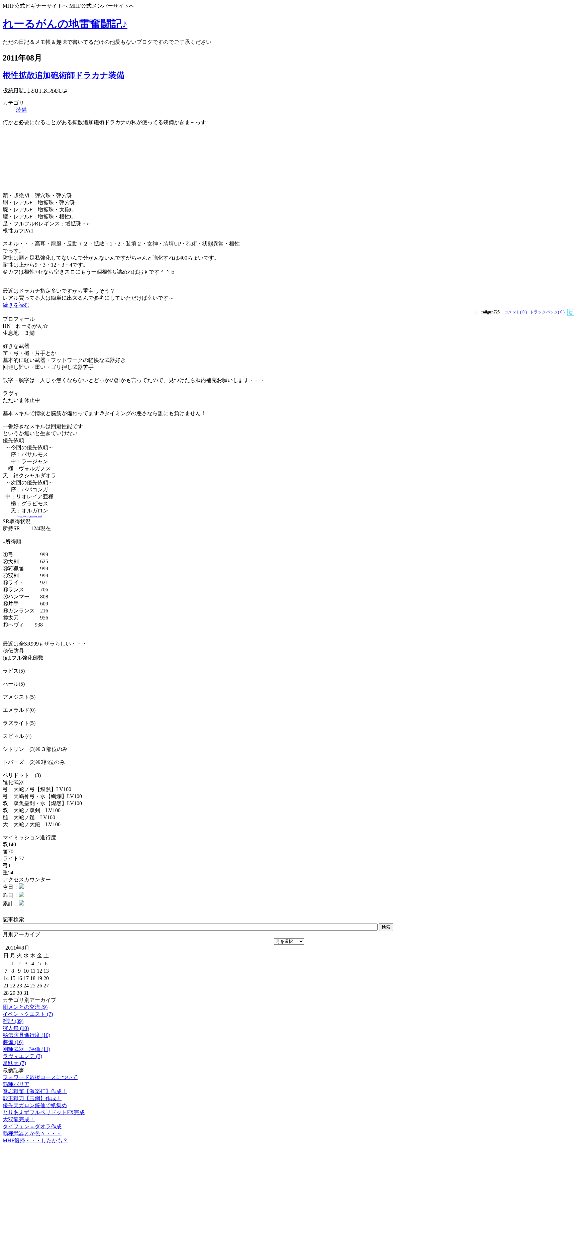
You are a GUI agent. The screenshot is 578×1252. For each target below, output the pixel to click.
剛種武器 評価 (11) (26, 1049)
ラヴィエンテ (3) (22, 1056)
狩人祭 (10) (16, 1028)
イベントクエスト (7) (28, 1014)
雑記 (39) (13, 1021)
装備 (21, 110)
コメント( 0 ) (515, 312)
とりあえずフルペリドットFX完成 (44, 1112)
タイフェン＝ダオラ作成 (32, 1126)
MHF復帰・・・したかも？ (35, 1140)
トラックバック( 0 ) (547, 312)
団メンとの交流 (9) (25, 1007)
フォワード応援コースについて (40, 1077)
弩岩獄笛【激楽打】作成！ (35, 1091)
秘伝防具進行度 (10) (26, 1035)
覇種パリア (16, 1084)
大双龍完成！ (19, 1119)
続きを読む (16, 305)
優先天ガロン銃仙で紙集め (35, 1105)
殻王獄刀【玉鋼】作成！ (32, 1098)
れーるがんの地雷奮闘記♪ (65, 24)
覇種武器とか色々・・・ (32, 1133)
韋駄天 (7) (14, 1063)
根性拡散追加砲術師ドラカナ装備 (63, 75)
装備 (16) (13, 1042)
